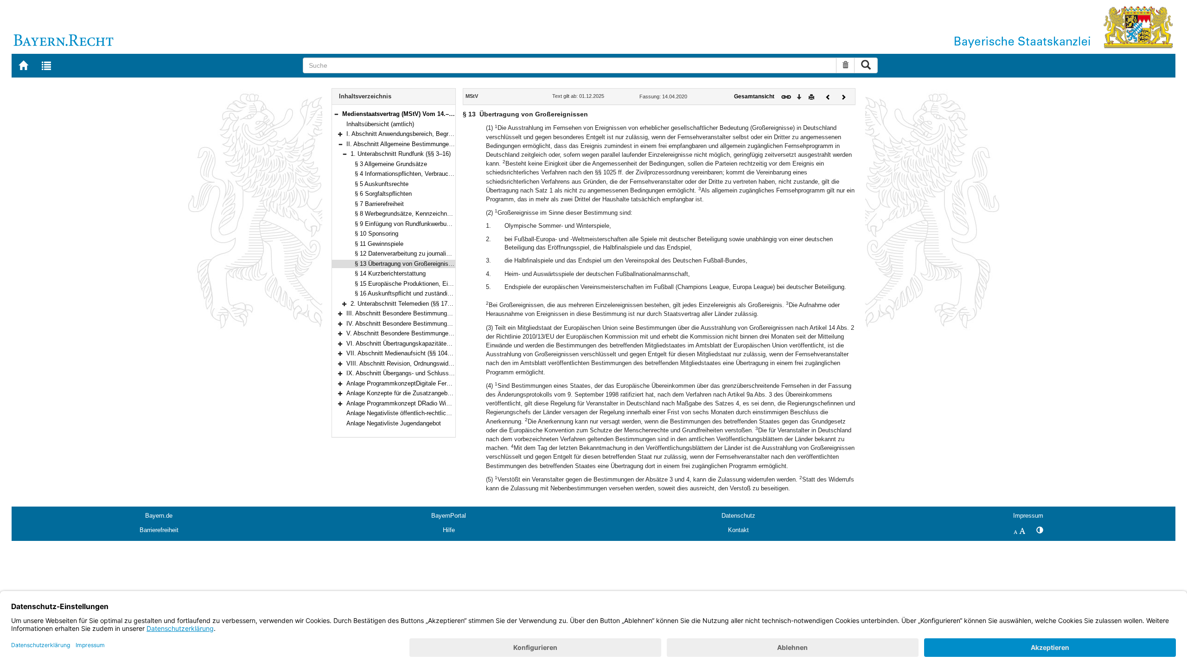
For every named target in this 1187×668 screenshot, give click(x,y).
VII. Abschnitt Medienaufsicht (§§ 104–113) (404, 353)
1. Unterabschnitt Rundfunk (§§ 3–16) (401, 153)
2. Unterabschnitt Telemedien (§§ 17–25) (405, 303)
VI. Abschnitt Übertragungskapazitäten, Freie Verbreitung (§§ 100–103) (441, 343)
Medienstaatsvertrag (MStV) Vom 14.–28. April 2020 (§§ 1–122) (430, 113)
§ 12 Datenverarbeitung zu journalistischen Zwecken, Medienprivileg (446, 253)
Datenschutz (738, 515)
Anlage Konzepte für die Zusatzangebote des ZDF (413, 393)
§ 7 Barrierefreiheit (379, 203)
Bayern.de (158, 515)
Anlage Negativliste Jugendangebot (393, 423)
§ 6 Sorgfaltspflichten (383, 193)
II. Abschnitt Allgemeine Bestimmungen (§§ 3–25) (412, 144)
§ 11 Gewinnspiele (379, 243)
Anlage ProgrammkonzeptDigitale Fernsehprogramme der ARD (430, 383)
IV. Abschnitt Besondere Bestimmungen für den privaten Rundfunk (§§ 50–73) (450, 323)
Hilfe (449, 530)
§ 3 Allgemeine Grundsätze (391, 164)
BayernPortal (448, 515)
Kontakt (738, 530)
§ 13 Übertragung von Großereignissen (406, 263)
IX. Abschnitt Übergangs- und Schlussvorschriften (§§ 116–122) (431, 373)
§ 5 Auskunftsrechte (381, 183)
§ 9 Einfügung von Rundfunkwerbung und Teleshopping (428, 223)
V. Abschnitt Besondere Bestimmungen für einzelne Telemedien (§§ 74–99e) (448, 333)
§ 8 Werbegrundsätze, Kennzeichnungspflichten (419, 213)
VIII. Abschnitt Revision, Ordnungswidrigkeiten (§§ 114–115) (426, 363)
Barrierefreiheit (159, 530)
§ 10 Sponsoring (376, 233)
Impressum (1028, 515)
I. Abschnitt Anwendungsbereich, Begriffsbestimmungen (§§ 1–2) (433, 133)
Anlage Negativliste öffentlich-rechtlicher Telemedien (416, 413)
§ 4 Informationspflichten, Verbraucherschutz (415, 173)
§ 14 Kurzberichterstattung (390, 273)
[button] (336, 113)
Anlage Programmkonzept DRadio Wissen (402, 403)
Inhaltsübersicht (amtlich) (380, 124)
